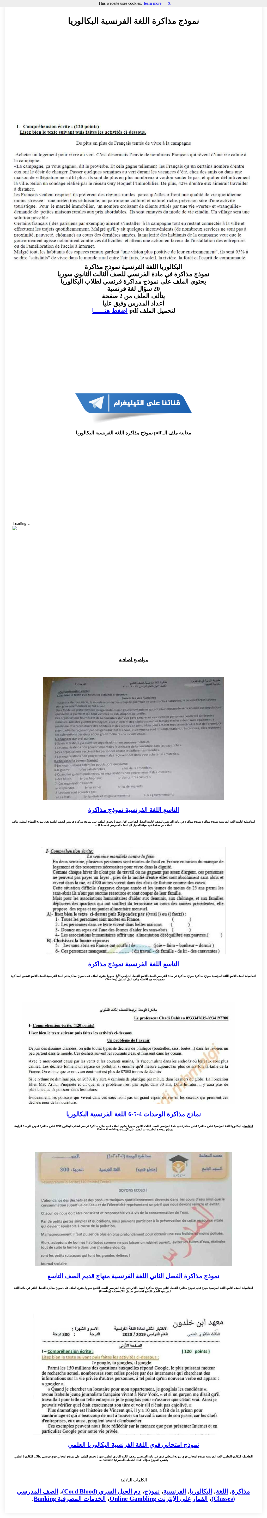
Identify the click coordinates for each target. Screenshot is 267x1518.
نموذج (152, 1491)
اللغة (222, 1491)
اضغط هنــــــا (110, 310)
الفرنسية (174, 1491)
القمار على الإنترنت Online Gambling (159, 1498)
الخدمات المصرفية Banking (70, 1498)
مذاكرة (241, 1491)
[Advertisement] (133, 77)
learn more (152, 3)
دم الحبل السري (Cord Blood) (101, 1491)
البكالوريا (201, 1491)
